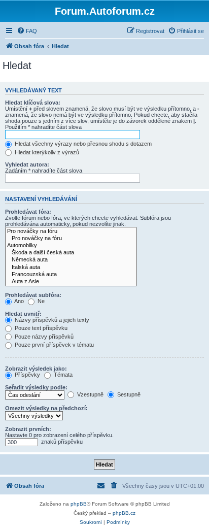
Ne (40, 301)
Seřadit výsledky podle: (36, 387)
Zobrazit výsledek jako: (36, 368)
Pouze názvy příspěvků (43, 337)
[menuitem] (27, 31)
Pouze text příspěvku (40, 328)
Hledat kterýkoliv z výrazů (46, 152)
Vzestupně (89, 394)
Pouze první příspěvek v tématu (53, 345)
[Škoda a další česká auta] (71, 252)
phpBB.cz (124, 513)
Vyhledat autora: (27, 164)
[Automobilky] (71, 245)
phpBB (79, 504)
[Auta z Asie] (71, 281)
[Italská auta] (71, 267)
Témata (62, 375)
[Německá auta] (71, 259)
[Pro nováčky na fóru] (71, 231)
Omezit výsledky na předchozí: (46, 408)
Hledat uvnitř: (23, 314)
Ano (18, 301)
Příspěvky (26, 375)
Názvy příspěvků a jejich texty (51, 320)
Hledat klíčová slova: (32, 102)
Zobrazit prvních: (28, 429)
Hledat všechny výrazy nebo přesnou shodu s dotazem (82, 144)
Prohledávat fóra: (28, 212)
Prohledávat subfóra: (33, 295)
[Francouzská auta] (71, 274)
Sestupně (128, 394)
